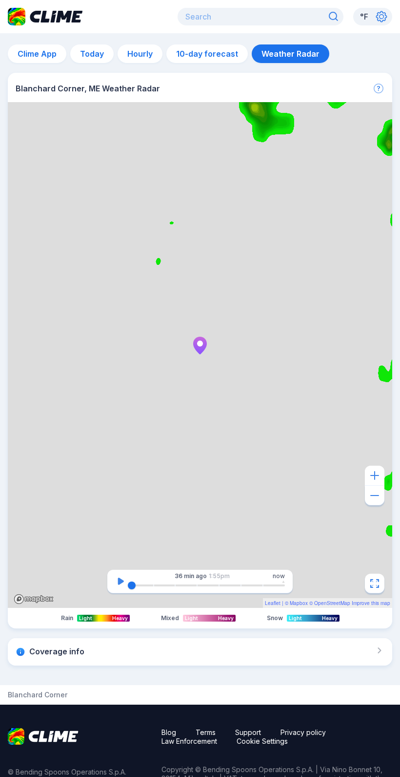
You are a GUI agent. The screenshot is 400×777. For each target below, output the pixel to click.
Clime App (37, 54)
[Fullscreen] (374, 583)
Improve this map (371, 603)
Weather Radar (290, 54)
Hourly (140, 54)
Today (92, 54)
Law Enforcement (189, 741)
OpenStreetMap (332, 603)
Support (248, 732)
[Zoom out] (374, 495)
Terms (206, 732)
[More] (378, 88)
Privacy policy (303, 732)
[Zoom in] (374, 475)
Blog (168, 732)
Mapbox (299, 603)
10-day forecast (207, 54)
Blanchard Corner (37, 695)
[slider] (132, 585)
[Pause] (120, 581)
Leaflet (272, 603)
